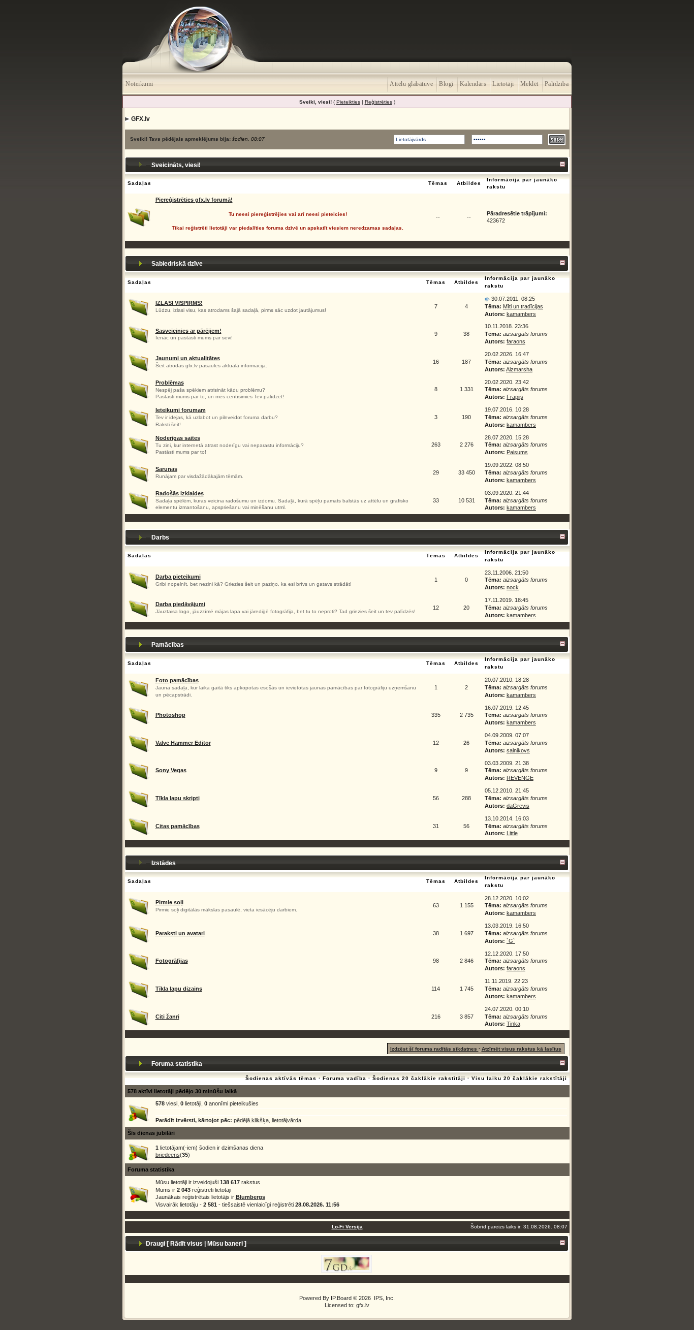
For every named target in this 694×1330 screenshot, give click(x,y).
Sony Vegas (170, 770)
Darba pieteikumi (178, 577)
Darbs (160, 537)
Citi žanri (167, 1017)
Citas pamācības (177, 826)
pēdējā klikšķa (251, 1120)
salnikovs (518, 750)
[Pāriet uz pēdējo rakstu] (487, 299)
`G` (511, 941)
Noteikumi (139, 83)
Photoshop (170, 715)
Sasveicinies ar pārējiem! (188, 331)
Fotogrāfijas (171, 961)
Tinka (513, 1024)
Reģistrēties (378, 102)
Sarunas (166, 469)
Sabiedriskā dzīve (177, 263)
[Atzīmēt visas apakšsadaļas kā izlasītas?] (139, 361)
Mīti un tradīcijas (523, 306)
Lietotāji (503, 83)
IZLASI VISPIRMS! (179, 303)
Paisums (517, 452)
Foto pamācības (177, 680)
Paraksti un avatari (180, 933)
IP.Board (341, 1298)
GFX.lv (140, 118)
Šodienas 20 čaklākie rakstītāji (419, 1078)
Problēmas (169, 382)
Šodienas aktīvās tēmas (281, 1078)
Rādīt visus (186, 1243)
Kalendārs (473, 83)
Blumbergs (250, 1197)
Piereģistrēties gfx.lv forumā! (194, 200)
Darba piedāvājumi (180, 604)
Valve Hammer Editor (183, 743)
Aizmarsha (519, 369)
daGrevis (518, 806)
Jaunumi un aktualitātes (187, 358)
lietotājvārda (286, 1120)
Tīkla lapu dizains (178, 989)
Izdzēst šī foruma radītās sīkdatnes (434, 1049)
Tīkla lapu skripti (177, 798)
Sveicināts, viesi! (176, 165)
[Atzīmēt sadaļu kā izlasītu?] (139, 306)
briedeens (167, 1155)
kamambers (521, 314)
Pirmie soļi (169, 902)
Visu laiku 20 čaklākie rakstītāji (519, 1078)
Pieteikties (348, 102)
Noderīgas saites (177, 438)
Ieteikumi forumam (180, 410)
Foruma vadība (344, 1078)
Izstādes (163, 863)
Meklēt (529, 83)
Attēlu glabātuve (411, 83)
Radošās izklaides (179, 493)
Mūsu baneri (225, 1243)
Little (512, 833)
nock (513, 587)
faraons (516, 341)
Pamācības (167, 644)
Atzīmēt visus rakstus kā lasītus (521, 1049)
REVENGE (520, 778)
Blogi (446, 83)
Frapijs (515, 397)
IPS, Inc (383, 1298)
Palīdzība (557, 83)
